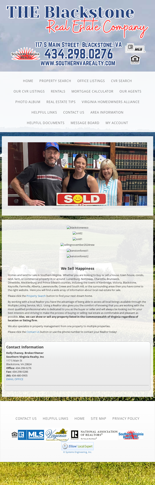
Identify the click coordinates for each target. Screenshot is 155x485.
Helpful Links (44, 112)
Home (28, 81)
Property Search (55, 81)
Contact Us (73, 112)
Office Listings (91, 81)
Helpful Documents (46, 123)
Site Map (98, 418)
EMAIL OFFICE (14, 379)
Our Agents (130, 91)
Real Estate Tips (61, 102)
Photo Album (27, 102)
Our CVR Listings (29, 91)
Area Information (107, 112)
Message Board (85, 123)
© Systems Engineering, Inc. (77, 451)
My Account (117, 123)
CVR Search (121, 81)
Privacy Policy (125, 418)
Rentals (58, 91)
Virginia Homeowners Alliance (111, 102)
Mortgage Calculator (92, 91)
